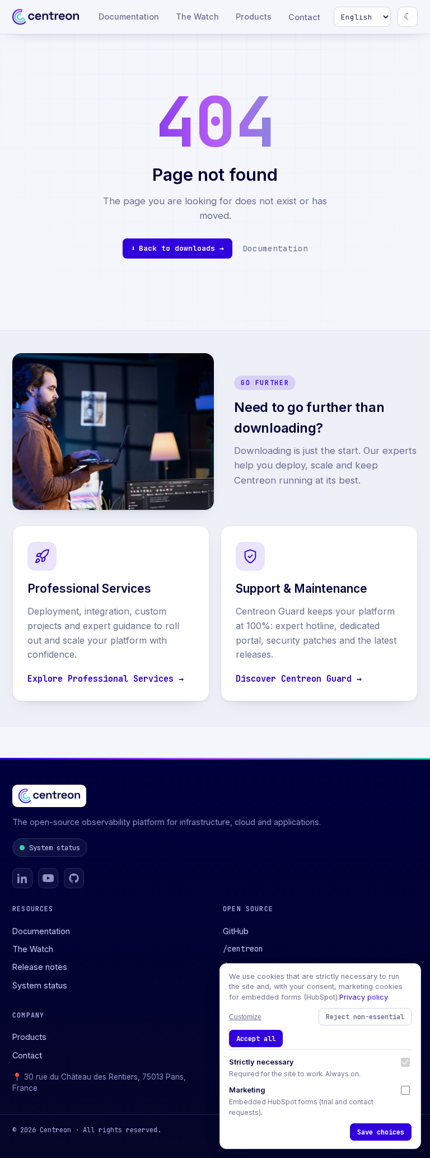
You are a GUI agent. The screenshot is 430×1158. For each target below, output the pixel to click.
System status (54, 847)
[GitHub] (74, 878)
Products (254, 16)
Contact (304, 17)
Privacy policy (363, 997)
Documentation (129, 16)
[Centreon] (45, 17)
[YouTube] (48, 878)
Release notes (39, 967)
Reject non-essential (365, 1016)
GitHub (236, 931)
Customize (245, 1017)
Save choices (380, 1132)
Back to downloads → (181, 248)
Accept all (255, 1038)
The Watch (197, 16)
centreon (243, 949)
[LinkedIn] (22, 878)
